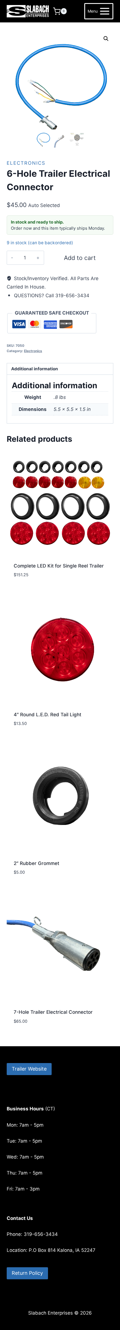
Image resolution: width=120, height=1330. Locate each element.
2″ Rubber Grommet (36, 863)
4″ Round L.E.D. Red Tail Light (47, 714)
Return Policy (27, 1273)
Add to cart (80, 257)
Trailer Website (29, 1069)
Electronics (26, 163)
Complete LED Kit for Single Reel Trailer (59, 566)
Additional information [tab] (34, 368)
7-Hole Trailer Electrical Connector (53, 1012)
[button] (106, 39)
